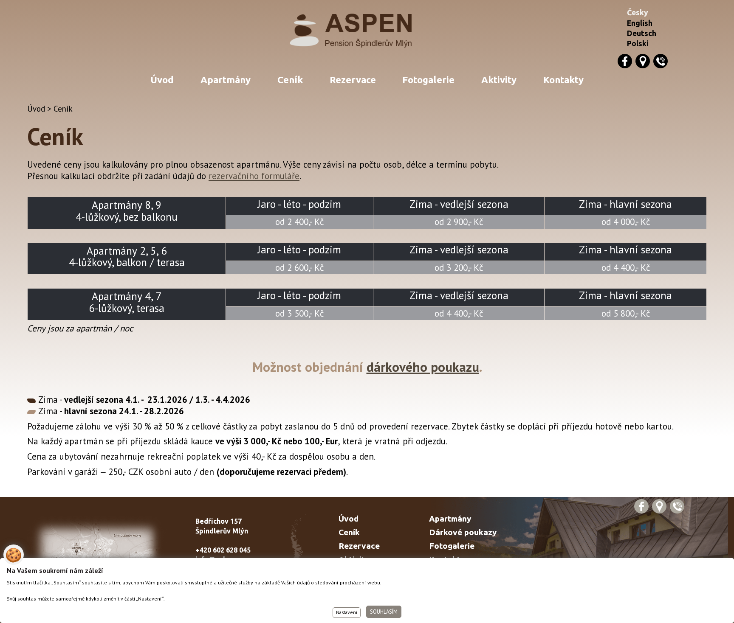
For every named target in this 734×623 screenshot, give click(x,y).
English (639, 23)
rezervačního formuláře (254, 176)
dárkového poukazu (423, 367)
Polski (638, 43)
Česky (637, 12)
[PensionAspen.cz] (367, 31)
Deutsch (641, 33)
